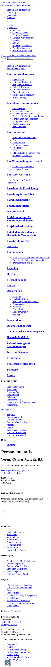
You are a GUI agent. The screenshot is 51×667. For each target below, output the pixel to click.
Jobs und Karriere (17, 352)
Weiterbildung (13, 394)
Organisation (14, 290)
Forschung (11, 12)
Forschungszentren (18, 205)
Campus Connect (20, 35)
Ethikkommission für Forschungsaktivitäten (20, 219)
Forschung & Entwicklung (22, 188)
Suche (4, 58)
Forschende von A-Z (18, 241)
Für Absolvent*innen (19, 174)
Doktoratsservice (16, 211)
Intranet (15, 43)
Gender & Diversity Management (26, 331)
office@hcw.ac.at (9, 624)
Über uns (11, 17)
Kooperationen (15, 319)
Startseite (11, 445)
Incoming (12, 268)
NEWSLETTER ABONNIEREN (14, 502)
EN (11, 25)
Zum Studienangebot (16, 68)
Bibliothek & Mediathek (21, 363)
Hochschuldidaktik (18, 337)
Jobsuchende (12, 405)
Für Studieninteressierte (20, 73)
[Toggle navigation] (32, 5)
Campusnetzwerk (20, 32)
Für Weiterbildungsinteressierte (25, 161)
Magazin (16, 30)
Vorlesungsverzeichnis (22, 45)
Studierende (12, 389)
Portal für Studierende (22, 48)
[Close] (2, 665)
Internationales (15, 252)
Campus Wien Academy (23, 38)
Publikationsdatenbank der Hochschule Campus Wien (23, 234)
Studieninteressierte (15, 387)
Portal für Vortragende (22, 50)
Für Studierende (16, 132)
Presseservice (14, 357)
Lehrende (11, 397)
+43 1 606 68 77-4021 (11, 473)
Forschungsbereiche (18, 199)
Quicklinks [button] (12, 27)
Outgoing (12, 274)
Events (11, 375)
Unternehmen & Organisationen (21, 402)
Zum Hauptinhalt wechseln (13, 2)
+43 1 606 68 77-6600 (11, 622)
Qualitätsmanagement (19, 325)
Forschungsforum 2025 (20, 194)
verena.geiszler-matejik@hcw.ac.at (16, 470)
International (12, 15)
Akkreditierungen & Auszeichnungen (18, 345)
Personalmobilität (17, 279)
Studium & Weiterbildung (18, 10)
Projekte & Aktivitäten (20, 226)
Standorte (12, 369)
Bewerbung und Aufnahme (22, 102)
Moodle (15, 40)
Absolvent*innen (14, 392)
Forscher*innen (14, 399)
